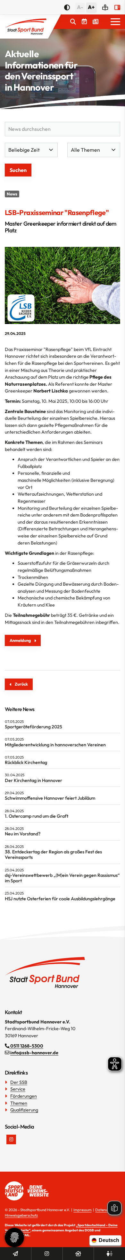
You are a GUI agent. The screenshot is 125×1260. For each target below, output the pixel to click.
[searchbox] (62, 129)
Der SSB (18, 1082)
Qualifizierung (24, 1110)
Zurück (21, 684)
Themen (18, 1103)
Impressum (82, 1209)
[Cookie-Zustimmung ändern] (14, 1237)
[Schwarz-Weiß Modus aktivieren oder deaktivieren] (67, 7)
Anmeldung (20, 640)
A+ (91, 7)
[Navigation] (113, 21)
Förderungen (23, 1096)
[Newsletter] (15, 1253)
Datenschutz (105, 1209)
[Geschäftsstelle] (78, 1253)
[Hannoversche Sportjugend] (109, 1253)
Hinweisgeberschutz (21, 1215)
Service (17, 1089)
